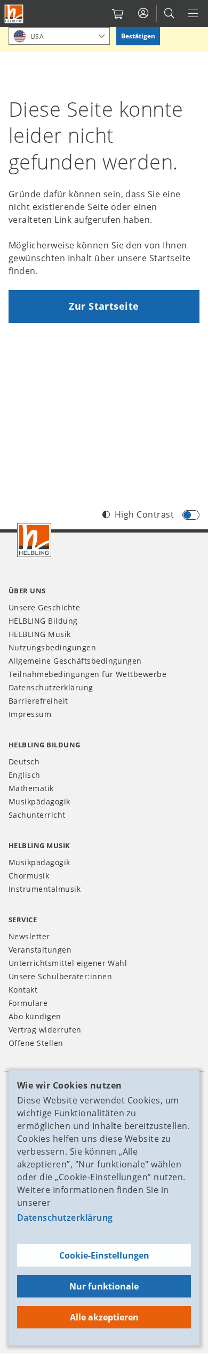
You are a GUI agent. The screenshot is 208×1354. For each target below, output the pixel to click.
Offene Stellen (36, 1043)
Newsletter (29, 936)
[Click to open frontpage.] (13, 13)
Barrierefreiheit (38, 701)
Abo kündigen (35, 1016)
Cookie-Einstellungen (104, 1255)
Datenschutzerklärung (65, 1217)
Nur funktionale (104, 1286)
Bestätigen (138, 36)
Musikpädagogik (39, 801)
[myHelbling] (143, 13)
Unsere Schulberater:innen (60, 976)
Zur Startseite (104, 306)
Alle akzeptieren (104, 1317)
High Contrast (144, 514)
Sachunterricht (37, 815)
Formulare (28, 1003)
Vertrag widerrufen (45, 1030)
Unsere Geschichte (44, 607)
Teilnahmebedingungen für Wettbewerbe (87, 674)
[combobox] (59, 36)
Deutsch (24, 761)
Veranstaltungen (40, 950)
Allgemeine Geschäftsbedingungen (75, 661)
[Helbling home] (34, 540)
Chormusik (29, 876)
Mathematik (31, 788)
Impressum (30, 714)
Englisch (25, 775)
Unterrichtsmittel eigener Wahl (68, 963)
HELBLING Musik (40, 634)
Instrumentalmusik (45, 889)
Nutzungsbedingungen (52, 647)
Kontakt (23, 990)
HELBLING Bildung (43, 621)
